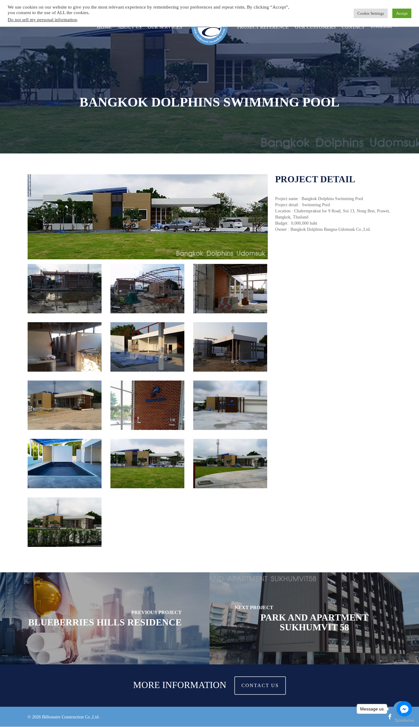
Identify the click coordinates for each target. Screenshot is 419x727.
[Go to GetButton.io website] (404, 721)
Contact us (260, 685)
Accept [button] (402, 13)
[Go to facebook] (404, 709)
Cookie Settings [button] (370, 13)
